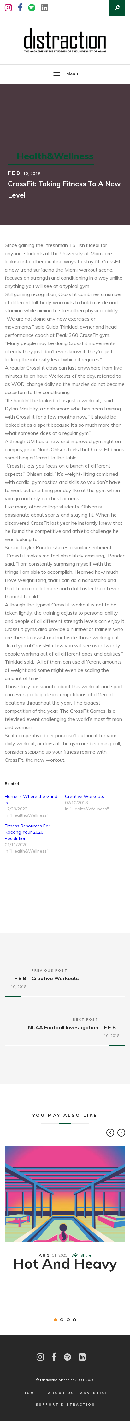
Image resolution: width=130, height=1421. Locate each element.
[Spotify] (31, 7)
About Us (61, 1393)
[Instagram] (8, 7)
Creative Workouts (84, 796)
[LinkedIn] (44, 7)
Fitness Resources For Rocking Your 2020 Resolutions (27, 832)
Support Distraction (65, 1404)
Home (30, 1393)
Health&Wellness (55, 156)
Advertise (94, 1393)
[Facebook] (20, 7)
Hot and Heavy (65, 1263)
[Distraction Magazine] (65, 40)
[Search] (117, 8)
